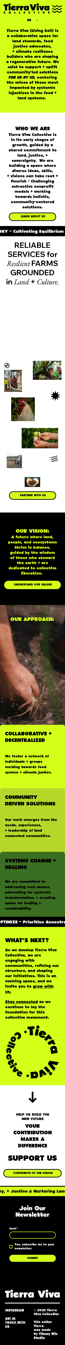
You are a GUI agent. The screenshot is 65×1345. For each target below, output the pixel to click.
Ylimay (44, 1333)
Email (13, 1229)
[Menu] (57, 9)
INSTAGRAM (14, 1310)
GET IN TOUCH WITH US (15, 1322)
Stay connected (21, 1002)
